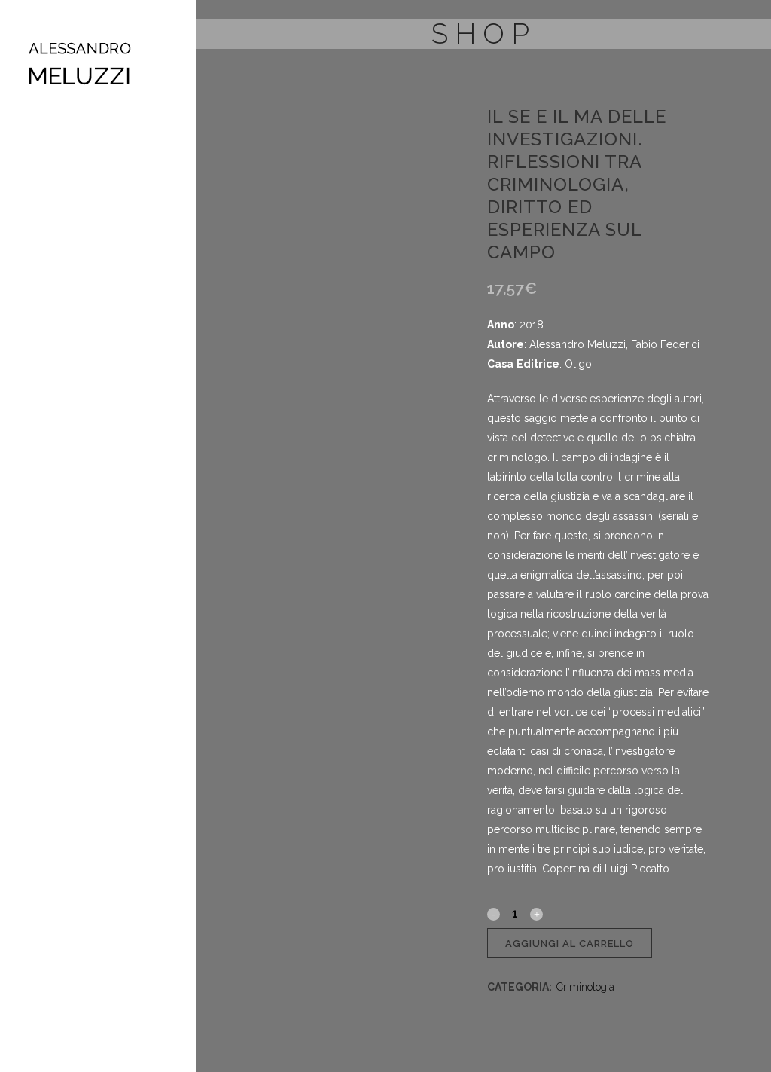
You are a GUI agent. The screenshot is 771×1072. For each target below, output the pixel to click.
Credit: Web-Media (62, 421)
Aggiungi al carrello (569, 943)
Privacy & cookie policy (69, 407)
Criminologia (585, 987)
